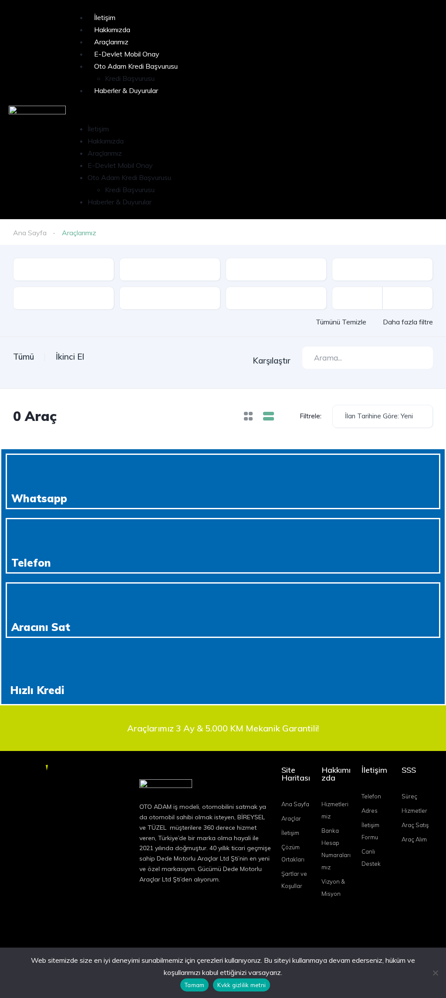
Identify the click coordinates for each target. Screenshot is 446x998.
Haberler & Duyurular (126, 90)
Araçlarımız (111, 41)
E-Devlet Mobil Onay (126, 54)
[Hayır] (435, 972)
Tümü (23, 356)
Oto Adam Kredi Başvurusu (136, 66)
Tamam (194, 984)
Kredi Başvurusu (130, 78)
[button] (223, 109)
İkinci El (70, 356)
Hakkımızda (112, 29)
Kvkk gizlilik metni (241, 984)
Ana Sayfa (30, 232)
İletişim (104, 17)
